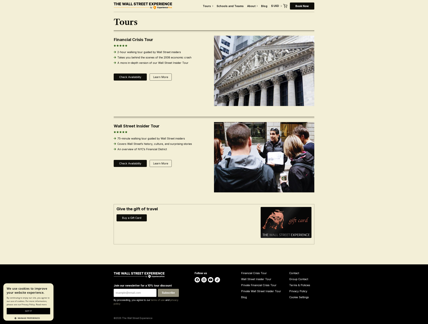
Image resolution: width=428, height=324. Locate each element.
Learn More (160, 77)
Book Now (302, 6)
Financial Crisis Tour (254, 273)
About (251, 6)
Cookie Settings (299, 297)
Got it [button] (28, 311)
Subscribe (168, 292)
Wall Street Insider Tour (256, 279)
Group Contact (298, 279)
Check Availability (130, 77)
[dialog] (28, 302)
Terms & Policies (299, 285)
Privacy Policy (298, 291)
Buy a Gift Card (131, 218)
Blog (264, 6)
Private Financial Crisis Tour (259, 285)
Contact (294, 273)
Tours (207, 6)
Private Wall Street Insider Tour (261, 291)
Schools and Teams (230, 6)
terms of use (158, 300)
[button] (28, 318)
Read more (41, 304)
